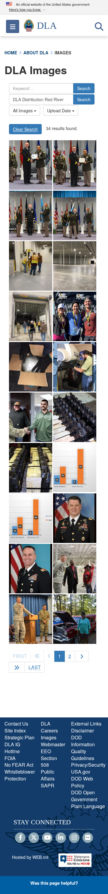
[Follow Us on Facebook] (20, 838)
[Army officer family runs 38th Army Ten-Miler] (74, 316)
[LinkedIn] (61, 838)
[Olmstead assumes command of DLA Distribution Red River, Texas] (74, 518)
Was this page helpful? (54, 883)
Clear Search (25, 129)
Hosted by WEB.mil (30, 857)
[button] (28, 10)
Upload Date (59, 111)
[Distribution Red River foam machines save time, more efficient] (30, 367)
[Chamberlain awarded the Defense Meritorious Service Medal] (30, 568)
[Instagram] (74, 838)
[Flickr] (87, 838)
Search (84, 88)
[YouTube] (47, 838)
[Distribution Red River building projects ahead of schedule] (30, 266)
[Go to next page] (82, 656)
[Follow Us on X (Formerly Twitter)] (33, 838)
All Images (23, 111)
